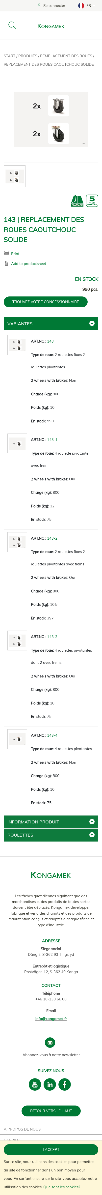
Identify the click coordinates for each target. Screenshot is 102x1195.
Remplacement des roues (66, 56)
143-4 (52, 735)
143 (50, 341)
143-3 (52, 636)
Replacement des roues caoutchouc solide (49, 64)
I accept (51, 1149)
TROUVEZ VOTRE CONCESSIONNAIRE (45, 301)
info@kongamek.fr (51, 1018)
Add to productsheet (28, 263)
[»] (90, 24)
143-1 (52, 439)
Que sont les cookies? (61, 1187)
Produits (28, 56)
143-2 (52, 538)
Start (10, 56)
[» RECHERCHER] (12, 25)
